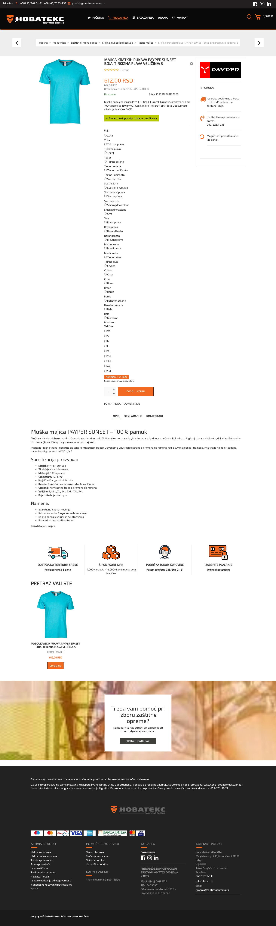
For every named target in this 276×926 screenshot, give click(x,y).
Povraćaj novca (40, 876)
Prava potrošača (41, 864)
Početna (43, 42)
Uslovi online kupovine (44, 856)
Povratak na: (122, 403)
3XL (109, 361)
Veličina (108, 326)
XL (108, 351)
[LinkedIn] (156, 858)
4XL (109, 366)
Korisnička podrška (97, 864)
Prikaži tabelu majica (43, 526)
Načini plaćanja (95, 852)
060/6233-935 (204, 876)
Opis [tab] (116, 416)
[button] (191, 63)
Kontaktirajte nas (138, 740)
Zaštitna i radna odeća (84, 42)
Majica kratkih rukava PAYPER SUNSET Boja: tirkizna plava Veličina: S (55, 645)
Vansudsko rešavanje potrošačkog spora (51, 886)
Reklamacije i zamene (43, 872)
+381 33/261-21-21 (31, 3)
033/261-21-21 (219, 788)
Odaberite (55, 665)
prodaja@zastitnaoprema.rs (88, 3)
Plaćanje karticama (97, 856)
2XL (109, 356)
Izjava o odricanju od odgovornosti (51, 880)
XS (108, 331)
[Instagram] (149, 858)
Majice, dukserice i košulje (117, 42)
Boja (106, 130)
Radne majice (145, 42)
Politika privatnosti (42, 860)
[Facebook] (143, 858)
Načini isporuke (95, 860)
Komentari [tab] (154, 416)
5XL (109, 371)
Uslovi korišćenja (41, 852)
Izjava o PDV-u (39, 868)
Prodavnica (59, 42)
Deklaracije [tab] (133, 416)
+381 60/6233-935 (55, 3)
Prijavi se (8, 3)
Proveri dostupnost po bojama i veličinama (133, 118)
